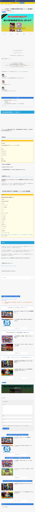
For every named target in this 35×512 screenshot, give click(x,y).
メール (3, 419)
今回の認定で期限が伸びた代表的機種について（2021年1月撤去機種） (14, 103)
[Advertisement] (17, 42)
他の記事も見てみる (17, 328)
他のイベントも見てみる (17, 500)
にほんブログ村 (3, 300)
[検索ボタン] (1, 1)
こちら (17, 51)
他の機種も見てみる (17, 477)
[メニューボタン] (34, 1)
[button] (4, 34)
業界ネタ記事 (4, 382)
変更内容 (6, 101)
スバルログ (4, 277)
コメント (4, 404)
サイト (3, 422)
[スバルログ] (17, 1)
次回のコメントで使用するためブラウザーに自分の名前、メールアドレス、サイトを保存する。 (16, 425)
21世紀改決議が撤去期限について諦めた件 (10, 100)
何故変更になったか (8, 102)
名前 (3, 415)
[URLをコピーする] (30, 34)
